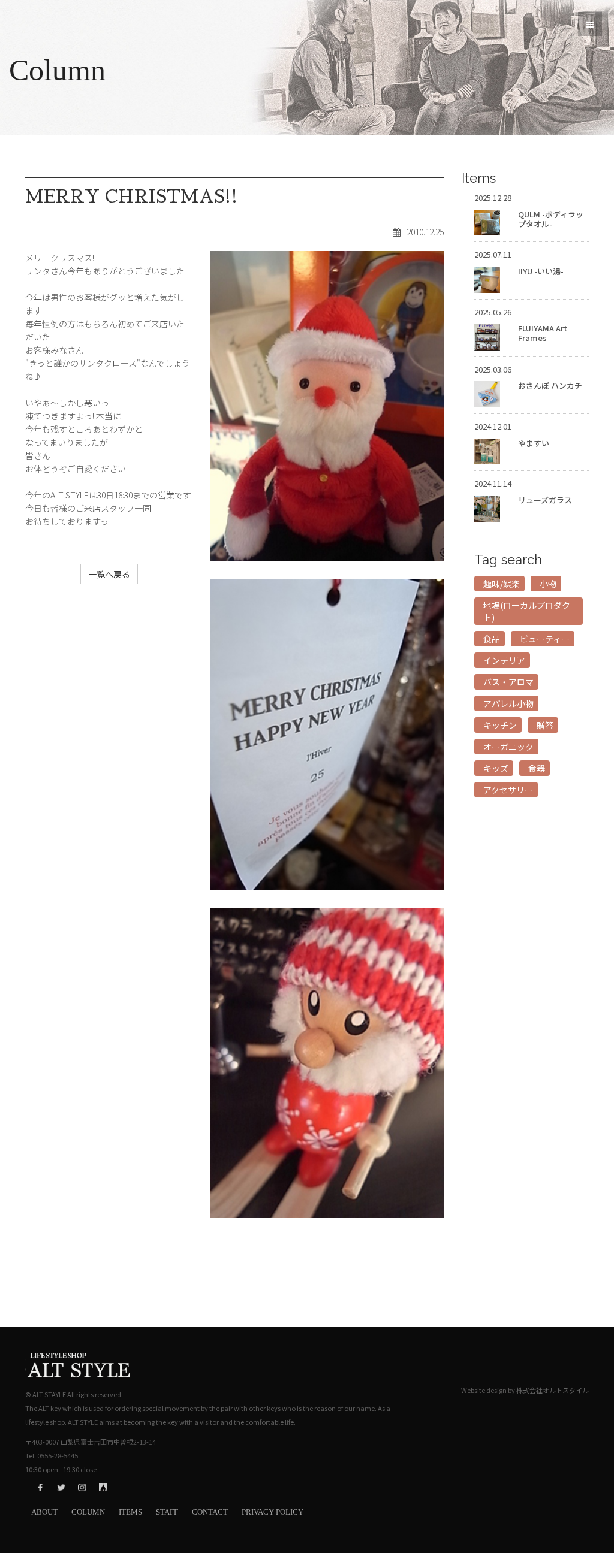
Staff (167, 1511)
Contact (210, 1511)
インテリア (504, 660)
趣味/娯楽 (501, 584)
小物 (548, 584)
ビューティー (545, 639)
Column (88, 1511)
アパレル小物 (508, 703)
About (44, 1511)
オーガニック (508, 747)
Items (130, 1511)
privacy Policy (272, 1511)
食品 (491, 639)
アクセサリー (508, 790)
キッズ (495, 768)
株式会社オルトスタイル (552, 1390)
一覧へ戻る (109, 574)
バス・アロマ (508, 682)
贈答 (545, 725)
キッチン (500, 725)
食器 (536, 768)
